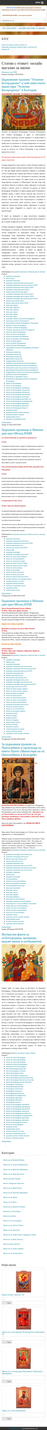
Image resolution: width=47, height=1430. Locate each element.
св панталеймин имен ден (15, 885)
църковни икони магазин (15, 583)
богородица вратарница (14, 1086)
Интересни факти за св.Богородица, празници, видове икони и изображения (21, 937)
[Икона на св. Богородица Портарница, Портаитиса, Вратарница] (23, 1358)
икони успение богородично (16, 345)
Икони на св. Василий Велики (13, 1160)
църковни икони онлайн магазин (17, 412)
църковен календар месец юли (17, 679)
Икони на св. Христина (11, 1230)
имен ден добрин (12, 894)
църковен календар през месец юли (19, 682)
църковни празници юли (14, 673)
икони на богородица (13, 383)
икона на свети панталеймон (16, 556)
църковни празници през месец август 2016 (21, 285)
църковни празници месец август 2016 (20, 287)
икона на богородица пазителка (17, 396)
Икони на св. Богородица (12, 1220)
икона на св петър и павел (15, 561)
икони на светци (12, 724)
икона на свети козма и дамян (17, 688)
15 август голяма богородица (16, 327)
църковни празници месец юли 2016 (19, 671)
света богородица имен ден (16, 1068)
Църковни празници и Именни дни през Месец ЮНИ (22, 431)
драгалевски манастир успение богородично (22, 370)
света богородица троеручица (17, 1075)
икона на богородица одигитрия (17, 403)
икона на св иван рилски (15, 706)
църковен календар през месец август (19, 294)
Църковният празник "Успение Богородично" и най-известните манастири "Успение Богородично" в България (23, 84)
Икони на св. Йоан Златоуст (13, 1239)
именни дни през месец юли (16, 677)
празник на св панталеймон (16, 881)
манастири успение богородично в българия (22, 323)
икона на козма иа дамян (15, 693)
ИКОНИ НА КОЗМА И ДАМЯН (12, 624)
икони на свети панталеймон (16, 702)
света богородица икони (14, 1073)
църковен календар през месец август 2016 (21, 298)
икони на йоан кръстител (15, 574)
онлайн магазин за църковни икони (18, 579)
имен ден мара (11, 316)
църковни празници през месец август (19, 283)
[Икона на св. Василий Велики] (23, 1397)
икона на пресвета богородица (17, 336)
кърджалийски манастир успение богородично (22, 372)
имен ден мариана (13, 307)
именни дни (10, 278)
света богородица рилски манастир (18, 1082)
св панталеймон (12, 879)
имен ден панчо (11, 892)
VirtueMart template (15, 1428)
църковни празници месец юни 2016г (19, 543)
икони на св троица (13, 570)
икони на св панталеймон (15, 558)
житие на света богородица (16, 1062)
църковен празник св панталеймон (18, 901)
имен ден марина (12, 309)
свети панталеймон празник (16, 883)
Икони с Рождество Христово (13, 1183)
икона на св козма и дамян (15, 711)
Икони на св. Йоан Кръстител (13, 1174)
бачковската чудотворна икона (17, 376)
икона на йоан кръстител (15, 572)
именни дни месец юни (14, 545)
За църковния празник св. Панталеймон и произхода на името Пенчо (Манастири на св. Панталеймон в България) (23, 749)
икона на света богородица (16, 334)
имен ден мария (12, 305)
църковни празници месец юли (17, 704)
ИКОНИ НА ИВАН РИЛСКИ (11, 644)
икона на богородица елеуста (16, 407)
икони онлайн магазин (14, 731)
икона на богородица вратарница (18, 394)
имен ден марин (12, 314)
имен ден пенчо (11, 890)
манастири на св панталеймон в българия (21, 903)
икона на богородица (13, 385)
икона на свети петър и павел (16, 565)
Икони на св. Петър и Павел (13, 1225)
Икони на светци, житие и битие (23, 1053)
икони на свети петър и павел (16, 563)
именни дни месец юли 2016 (16, 686)
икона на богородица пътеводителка (19, 401)
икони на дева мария (13, 341)
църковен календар (13, 276)
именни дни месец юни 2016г (16, 547)
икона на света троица (14, 567)
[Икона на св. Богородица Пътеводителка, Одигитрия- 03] (23, 1319)
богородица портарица (14, 1084)
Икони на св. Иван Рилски (12, 1188)
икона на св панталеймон (15, 708)
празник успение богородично (17, 374)
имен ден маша (11, 312)
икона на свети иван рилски (16, 697)
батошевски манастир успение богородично (22, 367)
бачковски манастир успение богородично (21, 363)
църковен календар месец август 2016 (20, 296)
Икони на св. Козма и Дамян (13, 1248)
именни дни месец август (15, 300)
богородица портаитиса (14, 1088)
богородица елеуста (13, 1102)
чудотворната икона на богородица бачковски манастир (22, 348)
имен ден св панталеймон (15, 899)
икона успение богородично (16, 343)
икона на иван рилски (14, 695)
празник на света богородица (16, 1064)
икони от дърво (11, 715)
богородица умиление (14, 1100)
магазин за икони (12, 726)
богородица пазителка (14, 1091)
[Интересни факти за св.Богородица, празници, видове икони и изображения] (23, 962)
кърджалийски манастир (15, 361)
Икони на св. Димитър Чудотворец (15, 1169)
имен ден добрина (12, 896)
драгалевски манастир (14, 358)
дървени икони (11, 717)
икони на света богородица (16, 332)
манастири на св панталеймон (17, 905)
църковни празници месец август (18, 289)
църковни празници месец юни (17, 541)
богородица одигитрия (14, 1097)
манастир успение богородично (17, 320)
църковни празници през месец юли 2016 (21, 668)
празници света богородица (16, 1066)
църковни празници (13, 280)
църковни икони (11, 410)
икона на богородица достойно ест (18, 399)
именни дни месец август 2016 (17, 303)
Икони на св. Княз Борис (12, 1211)
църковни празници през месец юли (19, 666)
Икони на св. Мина (10, 1202)
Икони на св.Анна (9, 1216)
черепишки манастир (13, 354)
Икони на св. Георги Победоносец (15, 1164)
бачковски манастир (13, 352)
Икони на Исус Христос (11, 1244)
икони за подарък (12, 720)
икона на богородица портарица (17, 387)
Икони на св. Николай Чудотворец (15, 1192)
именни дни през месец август (17, 291)
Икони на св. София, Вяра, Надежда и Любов (19, 1234)
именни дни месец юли (14, 675)
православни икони (13, 416)
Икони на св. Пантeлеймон (13, 1253)
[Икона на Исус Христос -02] (23, 1281)
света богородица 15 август (16, 1071)
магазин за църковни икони (16, 419)
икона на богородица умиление (17, 405)
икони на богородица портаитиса (18, 390)
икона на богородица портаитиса (18, 392)
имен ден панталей (13, 888)
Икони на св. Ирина (10, 1197)
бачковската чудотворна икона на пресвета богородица (21, 379)
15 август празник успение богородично (20, 329)
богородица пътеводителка (16, 1095)
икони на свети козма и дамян (17, 691)
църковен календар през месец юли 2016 (21, 684)
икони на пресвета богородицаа (17, 338)
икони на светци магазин (15, 1138)
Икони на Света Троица (11, 1178)
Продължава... (7, 422)
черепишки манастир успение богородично (21, 365)
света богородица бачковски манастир (20, 1080)
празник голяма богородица (16, 325)
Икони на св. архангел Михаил (14, 1206)
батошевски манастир (14, 356)
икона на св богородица (14, 1124)
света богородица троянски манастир (19, 1077)
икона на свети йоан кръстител (17, 576)
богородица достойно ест (15, 1093)
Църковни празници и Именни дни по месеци (28, 271)
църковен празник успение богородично (20, 318)
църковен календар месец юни (17, 554)
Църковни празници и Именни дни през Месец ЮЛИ (22, 602)
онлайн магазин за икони (15, 414)
